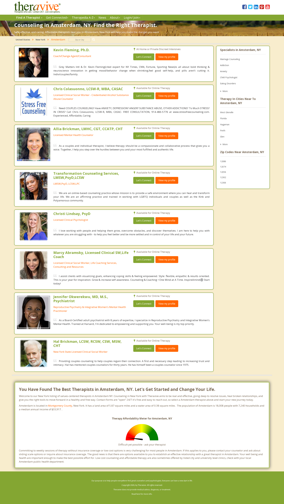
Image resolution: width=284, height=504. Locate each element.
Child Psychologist (228, 77)
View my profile (166, 56)
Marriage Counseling (230, 59)
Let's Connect (143, 56)
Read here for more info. (142, 494)
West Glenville (226, 112)
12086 (223, 161)
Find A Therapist (28, 18)
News (102, 18)
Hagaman (224, 124)
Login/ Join (131, 18)
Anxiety (223, 71)
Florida (223, 118)
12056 (223, 172)
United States (23, 39)
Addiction (224, 65)
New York (40, 39)
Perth (222, 130)
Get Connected (56, 18)
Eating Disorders (228, 83)
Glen (222, 136)
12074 (223, 166)
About (114, 18)
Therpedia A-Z (82, 18)
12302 (223, 177)
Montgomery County (60, 405)
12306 (223, 182)
